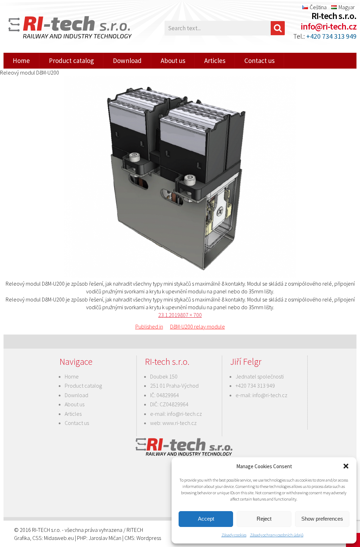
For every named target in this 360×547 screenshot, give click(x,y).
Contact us (259, 60)
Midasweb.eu (59, 537)
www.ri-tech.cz (179, 422)
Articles (214, 60)
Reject (264, 519)
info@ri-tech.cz (328, 26)
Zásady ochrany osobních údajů (276, 535)
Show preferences (322, 519)
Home (21, 60)
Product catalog (71, 60)
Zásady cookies (233, 535)
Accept (206, 519)
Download (127, 60)
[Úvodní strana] (59, 28)
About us (173, 60)
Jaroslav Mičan (105, 537)
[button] (345, 466)
